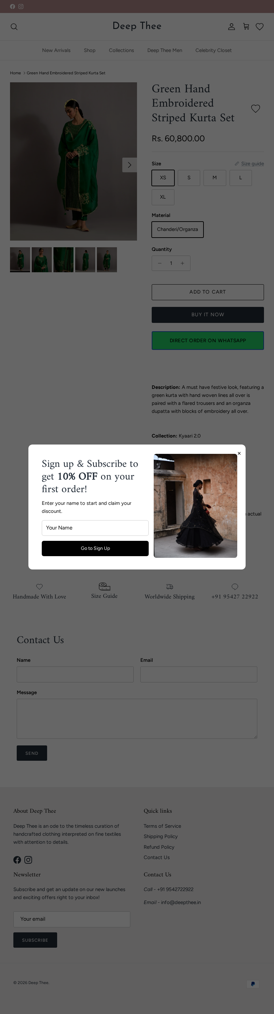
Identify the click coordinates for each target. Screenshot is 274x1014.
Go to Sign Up (95, 548)
